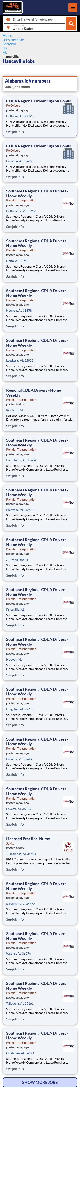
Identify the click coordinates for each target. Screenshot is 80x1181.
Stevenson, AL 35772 (20, 903)
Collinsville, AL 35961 (21, 211)
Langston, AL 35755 (19, 709)
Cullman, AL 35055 (19, 116)
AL (5, 52)
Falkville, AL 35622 (19, 161)
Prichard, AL (15, 410)
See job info (15, 131)
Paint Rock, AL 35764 (21, 460)
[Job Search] (71, 23)
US (5, 48)
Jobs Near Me (13, 39)
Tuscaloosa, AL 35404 (21, 854)
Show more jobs (40, 1082)
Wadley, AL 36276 (18, 953)
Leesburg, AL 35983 (19, 360)
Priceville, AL (15, 609)
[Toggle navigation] (72, 7)
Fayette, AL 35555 (18, 809)
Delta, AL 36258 (17, 261)
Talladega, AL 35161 (20, 1003)
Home (7, 35)
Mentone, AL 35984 (19, 510)
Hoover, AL (14, 659)
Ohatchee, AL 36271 (20, 1053)
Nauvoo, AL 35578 (19, 310)
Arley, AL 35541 (17, 559)
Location (9, 44)
